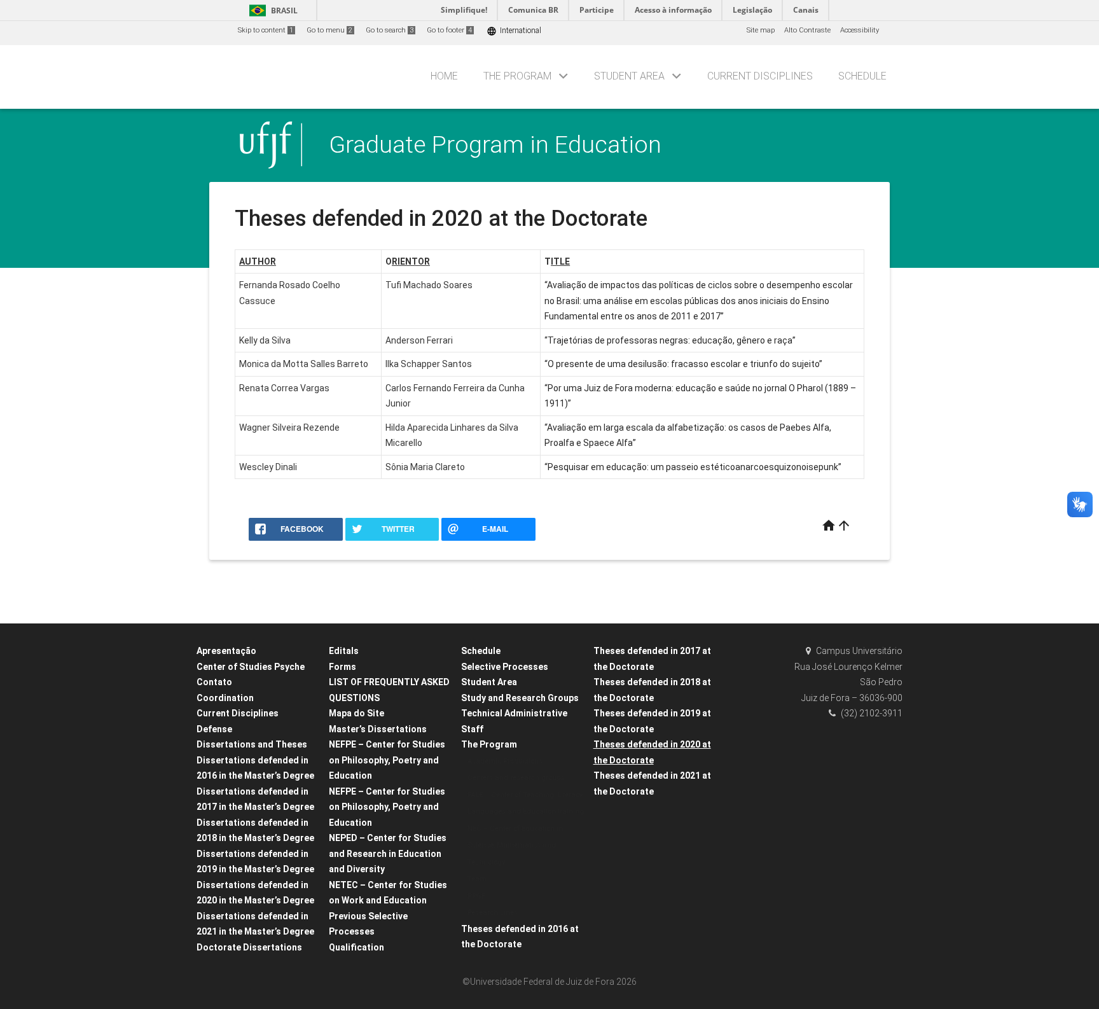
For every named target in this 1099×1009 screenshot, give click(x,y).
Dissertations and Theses (252, 744)
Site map (761, 30)
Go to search (389, 30)
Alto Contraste (807, 30)
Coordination (225, 698)
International (514, 31)
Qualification (356, 947)
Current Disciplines (760, 76)
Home (444, 76)
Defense (214, 729)
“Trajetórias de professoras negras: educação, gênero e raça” (670, 340)
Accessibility (859, 30)
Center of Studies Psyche (251, 667)
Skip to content (265, 30)
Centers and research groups (515, 778)
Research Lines (492, 912)
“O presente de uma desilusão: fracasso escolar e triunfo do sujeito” (683, 364)
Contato (214, 682)
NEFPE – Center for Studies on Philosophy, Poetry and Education (387, 760)
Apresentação (226, 651)
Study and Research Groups (520, 698)
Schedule (862, 76)
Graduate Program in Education (495, 144)
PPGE (476, 896)
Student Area (629, 76)
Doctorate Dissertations (249, 947)
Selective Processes (504, 667)
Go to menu (329, 30)
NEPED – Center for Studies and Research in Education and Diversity (387, 853)
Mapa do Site (356, 713)
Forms (342, 667)
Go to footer (449, 30)
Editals (344, 651)
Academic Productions (505, 761)
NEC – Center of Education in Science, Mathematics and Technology (515, 845)
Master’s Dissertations (378, 729)
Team (477, 879)
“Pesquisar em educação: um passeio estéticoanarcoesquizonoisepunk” (692, 467)
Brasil (271, 10)
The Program (517, 76)
